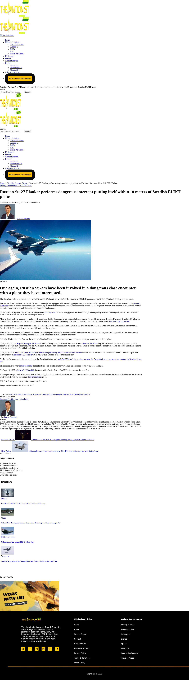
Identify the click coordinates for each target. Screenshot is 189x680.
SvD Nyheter (49, 312)
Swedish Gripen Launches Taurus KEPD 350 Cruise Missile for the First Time (29, 561)
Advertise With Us (81, 648)
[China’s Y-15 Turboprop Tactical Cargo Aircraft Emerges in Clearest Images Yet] (7, 515)
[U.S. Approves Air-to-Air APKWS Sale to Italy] (7, 535)
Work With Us (80, 643)
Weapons (5, 556)
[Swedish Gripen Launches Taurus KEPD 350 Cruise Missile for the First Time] (7, 554)
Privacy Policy (80, 653)
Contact (77, 639)
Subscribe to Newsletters (20, 79)
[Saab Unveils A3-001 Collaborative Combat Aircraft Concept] (7, 496)
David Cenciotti (23, 219)
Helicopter (125, 634)
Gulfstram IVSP (17, 394)
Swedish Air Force (82, 394)
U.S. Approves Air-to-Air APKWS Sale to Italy (17, 542)
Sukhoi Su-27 (69, 394)
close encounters (34, 377)
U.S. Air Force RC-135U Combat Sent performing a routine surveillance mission (49, 352)
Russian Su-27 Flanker (22, 355)
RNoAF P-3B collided (26, 370)
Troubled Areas (25, 185)
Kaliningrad (28, 394)
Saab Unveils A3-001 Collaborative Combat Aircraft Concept (23, 504)
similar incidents (25, 366)
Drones (4, 499)
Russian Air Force (90, 343)
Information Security (129, 653)
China (3, 518)
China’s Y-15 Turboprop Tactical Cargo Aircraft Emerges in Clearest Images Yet (30, 523)
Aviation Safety (127, 629)
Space (124, 643)
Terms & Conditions (82, 658)
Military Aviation (7, 185)
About (76, 629)
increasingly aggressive (119, 321)
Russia (16, 185)
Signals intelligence (56, 394)
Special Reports (80, 634)
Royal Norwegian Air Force (28, 343)
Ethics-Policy (79, 662)
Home (76, 624)
